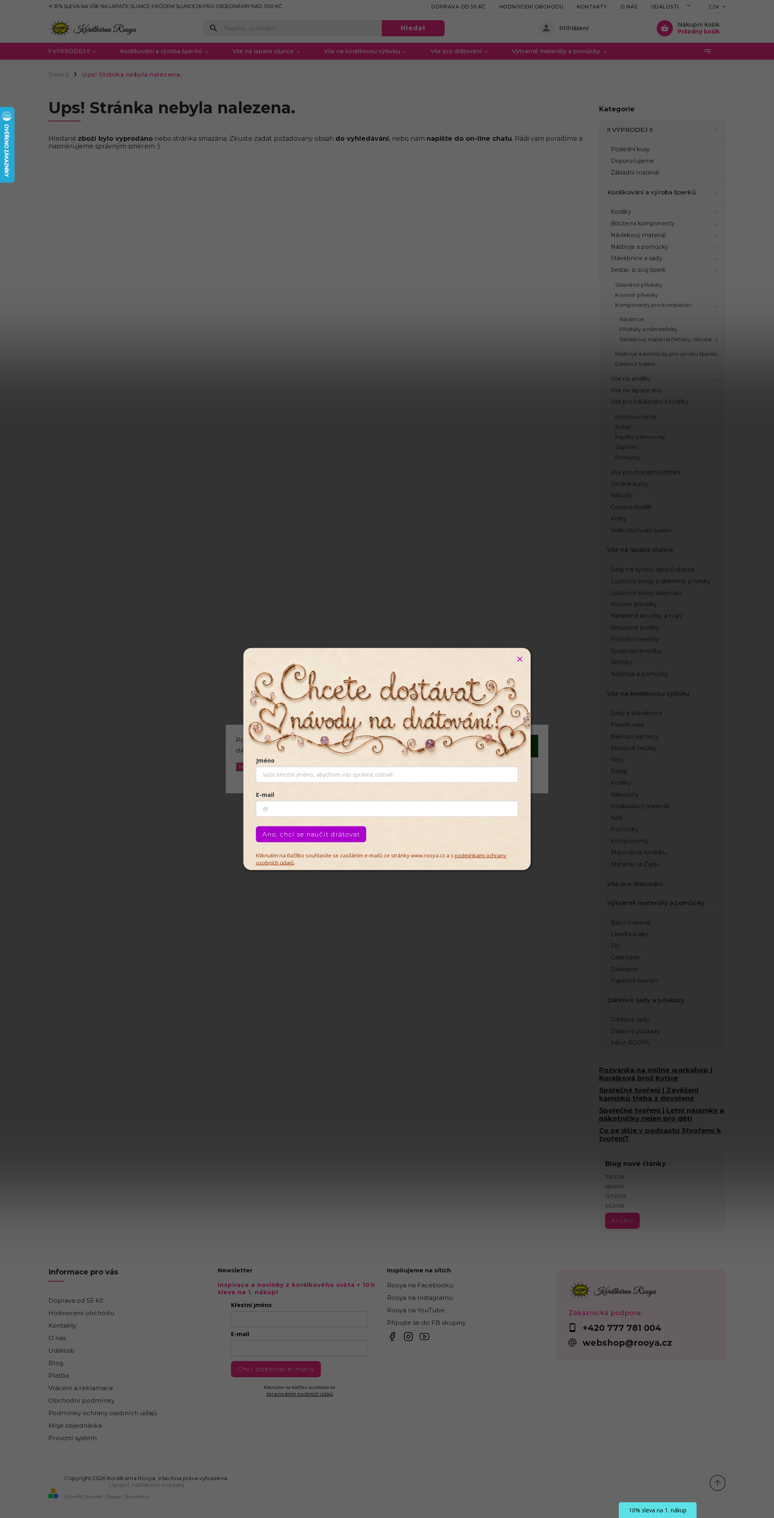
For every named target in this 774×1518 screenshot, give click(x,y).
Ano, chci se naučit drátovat (311, 834)
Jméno (265, 760)
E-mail (265, 795)
